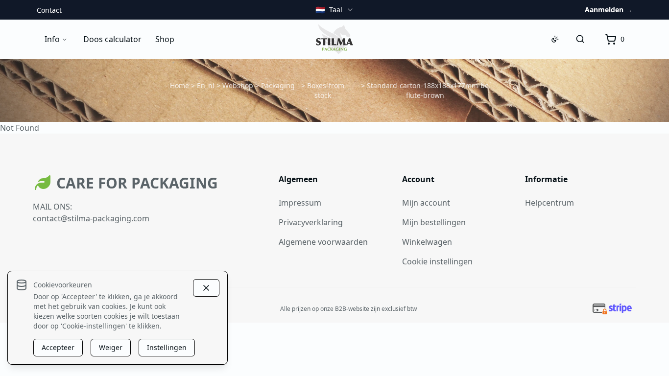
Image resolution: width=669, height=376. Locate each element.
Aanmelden (608, 9)
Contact (49, 10)
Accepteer (58, 347)
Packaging (278, 85)
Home (179, 85)
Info (52, 39)
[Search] (580, 39)
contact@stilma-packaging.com (91, 218)
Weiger (110, 347)
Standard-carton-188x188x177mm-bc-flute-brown (429, 90)
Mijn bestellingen (434, 222)
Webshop (237, 85)
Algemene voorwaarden (323, 241)
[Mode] (555, 39)
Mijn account (426, 202)
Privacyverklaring (311, 222)
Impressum (300, 202)
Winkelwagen (427, 241)
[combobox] (334, 10)
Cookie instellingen (437, 261)
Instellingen (167, 347)
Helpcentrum (549, 202)
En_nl (206, 85)
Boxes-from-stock (327, 90)
